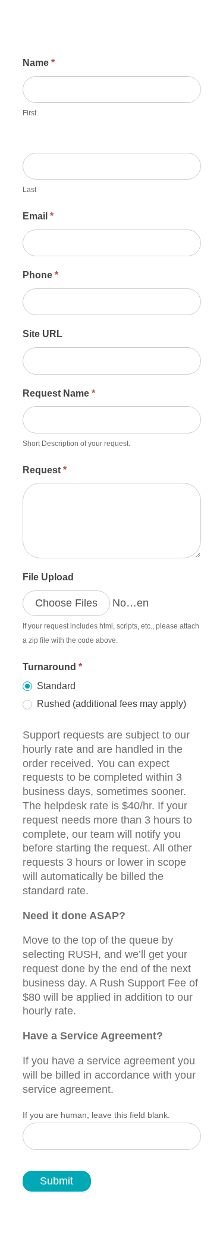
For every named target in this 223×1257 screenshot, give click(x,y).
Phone (40, 275)
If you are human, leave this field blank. (96, 1115)
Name (39, 63)
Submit (56, 1181)
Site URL (42, 334)
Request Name (59, 393)
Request (45, 470)
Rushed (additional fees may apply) (110, 704)
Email (38, 216)
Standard (55, 686)
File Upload (48, 577)
